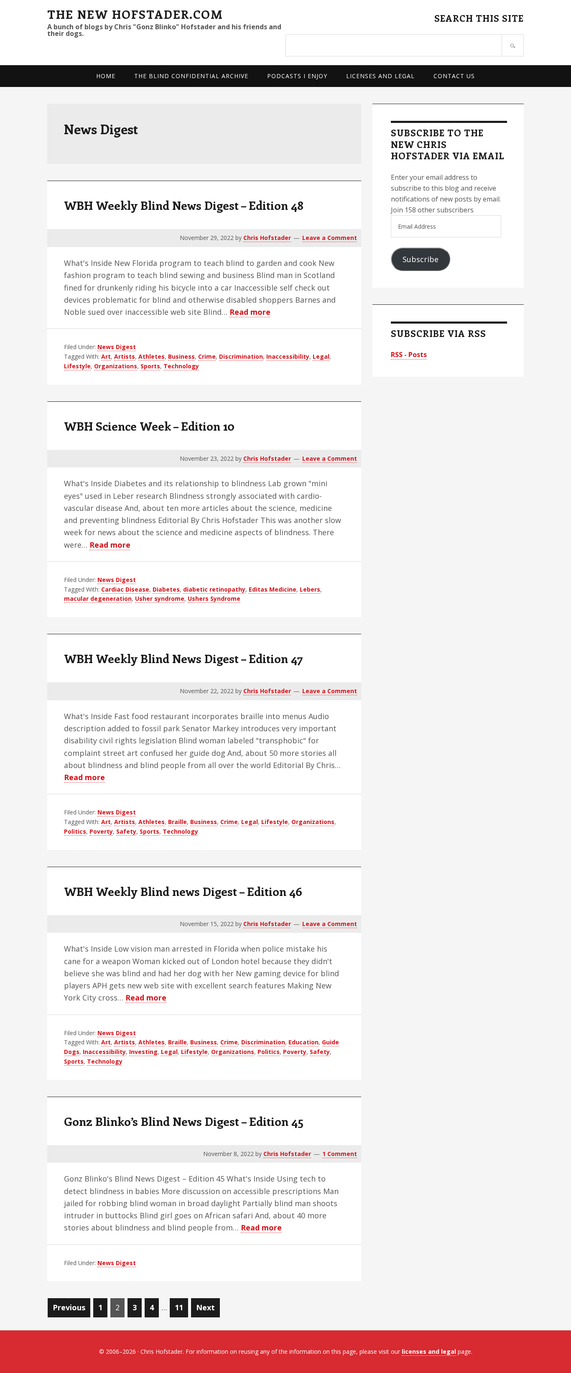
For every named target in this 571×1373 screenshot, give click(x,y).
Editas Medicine (272, 589)
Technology (181, 366)
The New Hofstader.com (135, 14)
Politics (75, 831)
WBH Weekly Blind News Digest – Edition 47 (183, 658)
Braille (177, 822)
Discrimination (241, 356)
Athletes (151, 356)
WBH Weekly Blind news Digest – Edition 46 (183, 891)
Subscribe (420, 259)
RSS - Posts (409, 354)
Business (181, 356)
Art (106, 356)
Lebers (310, 589)
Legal (321, 356)
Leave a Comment (329, 238)
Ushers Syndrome (214, 598)
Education (303, 1042)
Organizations (115, 366)
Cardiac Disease (125, 589)
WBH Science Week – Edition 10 (149, 426)
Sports (150, 366)
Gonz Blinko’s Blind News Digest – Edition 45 (183, 1121)
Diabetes (166, 589)
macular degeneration (98, 598)
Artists (124, 356)
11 (181, 1307)
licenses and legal (429, 1351)
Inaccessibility (287, 356)
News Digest (116, 347)
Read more (249, 312)
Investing (143, 1052)
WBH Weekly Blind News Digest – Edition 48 (183, 205)
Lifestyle (77, 366)
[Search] (513, 45)
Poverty (101, 831)
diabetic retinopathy (214, 589)
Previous (69, 1307)
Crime (207, 356)
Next (205, 1307)
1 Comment (339, 1154)
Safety (126, 831)
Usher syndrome (159, 598)
